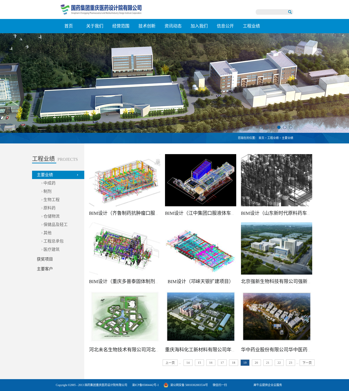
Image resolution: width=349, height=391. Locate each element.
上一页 (170, 362)
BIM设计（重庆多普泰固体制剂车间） (129, 281)
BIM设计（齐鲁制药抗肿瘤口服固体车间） (134, 213)
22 (279, 362)
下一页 (307, 362)
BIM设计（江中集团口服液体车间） (203, 213)
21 (267, 362)
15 (199, 362)
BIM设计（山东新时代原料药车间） (278, 213)
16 (210, 362)
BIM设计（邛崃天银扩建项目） (201, 281)
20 (256, 362)
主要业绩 (287, 138)
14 (188, 362)
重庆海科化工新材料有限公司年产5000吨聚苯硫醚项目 (222, 349)
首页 (68, 26)
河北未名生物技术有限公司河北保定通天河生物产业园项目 (150, 349)
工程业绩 (273, 138)
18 (233, 362)
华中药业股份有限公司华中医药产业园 (281, 349)
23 (290, 362)
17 (222, 362)
